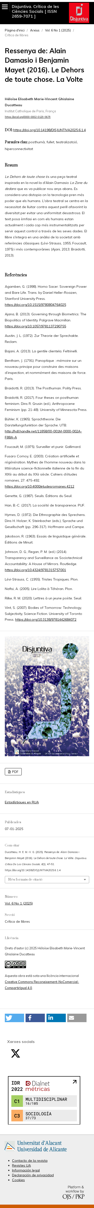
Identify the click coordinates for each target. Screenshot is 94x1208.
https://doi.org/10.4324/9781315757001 (35, 570)
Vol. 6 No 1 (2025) (58, 30)
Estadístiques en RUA (22, 802)
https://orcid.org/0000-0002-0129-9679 (28, 117)
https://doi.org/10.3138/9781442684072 (45, 619)
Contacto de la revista (29, 1160)
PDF (14, 772)
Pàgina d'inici (15, 30)
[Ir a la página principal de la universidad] (35, 1152)
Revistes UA (21, 1165)
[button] (14, 1018)
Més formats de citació (25, 879)
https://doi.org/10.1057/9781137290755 (35, 326)
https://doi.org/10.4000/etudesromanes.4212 (39, 486)
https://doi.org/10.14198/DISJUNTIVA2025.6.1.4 (49, 130)
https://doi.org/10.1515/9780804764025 (35, 304)
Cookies (18, 1180)
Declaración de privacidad (33, 1175)
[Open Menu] (5, 7)
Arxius (35, 30)
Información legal (26, 1170)
